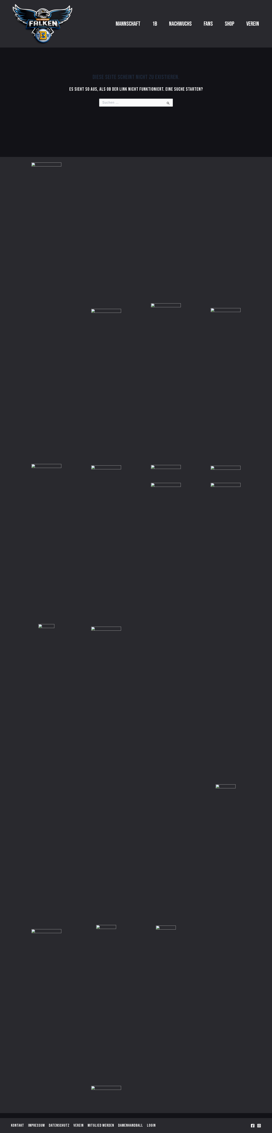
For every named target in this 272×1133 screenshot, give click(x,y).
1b (154, 23)
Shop (229, 23)
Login (151, 1125)
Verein (252, 23)
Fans (208, 23)
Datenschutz (59, 1125)
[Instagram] (259, 1126)
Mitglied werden (101, 1125)
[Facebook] (253, 1126)
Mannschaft (128, 23)
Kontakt (17, 1125)
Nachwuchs (180, 23)
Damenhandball (130, 1125)
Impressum (36, 1125)
